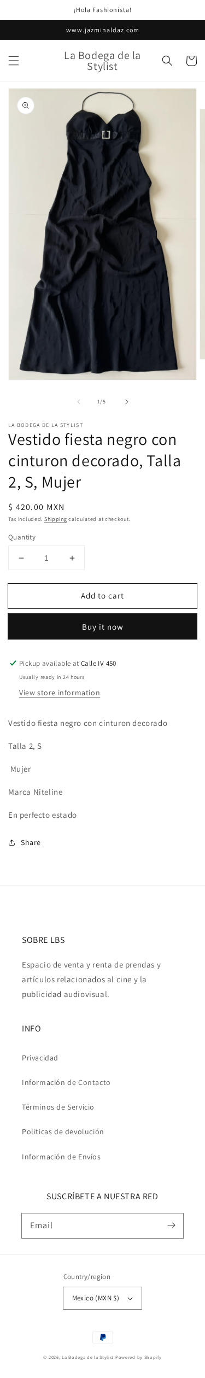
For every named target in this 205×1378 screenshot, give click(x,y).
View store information (59, 692)
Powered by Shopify (138, 1357)
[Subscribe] (171, 1225)
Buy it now (103, 626)
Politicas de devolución (63, 1131)
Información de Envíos (61, 1157)
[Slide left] (79, 402)
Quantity (22, 537)
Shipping (55, 519)
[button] (14, 61)
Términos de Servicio (58, 1107)
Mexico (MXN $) (96, 1298)
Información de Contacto (66, 1082)
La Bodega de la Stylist (88, 1357)
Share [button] (31, 842)
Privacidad (40, 1058)
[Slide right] (127, 402)
